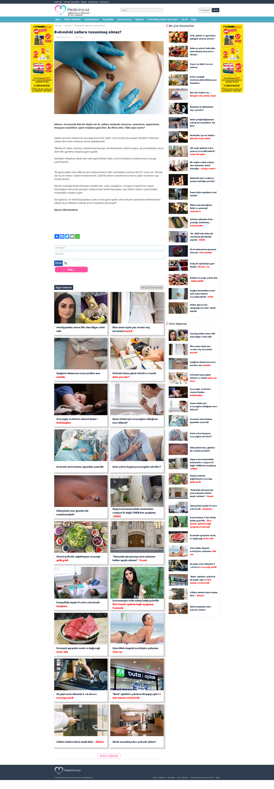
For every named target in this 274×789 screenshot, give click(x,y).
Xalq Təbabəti (182, 777)
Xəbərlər (57, 25)
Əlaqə (83, 2)
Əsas (58, 19)
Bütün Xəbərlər (72, 19)
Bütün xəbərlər (109, 755)
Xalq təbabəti (92, 19)
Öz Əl (184, 19)
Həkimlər (58, 2)
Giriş (215, 10)
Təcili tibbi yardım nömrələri (162, 19)
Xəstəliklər (108, 19)
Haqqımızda (93, 2)
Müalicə (139, 19)
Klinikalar (171, 777)
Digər (194, 19)
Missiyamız (104, 2)
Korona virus (125, 19)
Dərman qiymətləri (71, 2)
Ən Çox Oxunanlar (151, 287)
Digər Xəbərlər (64, 287)
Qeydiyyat (205, 10)
